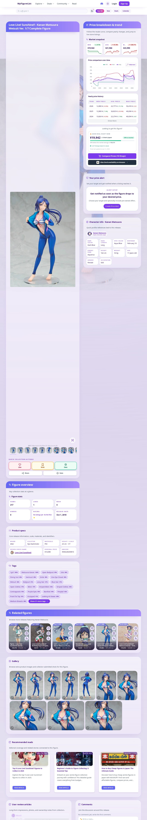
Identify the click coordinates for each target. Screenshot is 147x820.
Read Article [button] (19, 788)
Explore (38, 3)
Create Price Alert (112, 206)
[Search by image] (92, 11)
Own (65, 467)
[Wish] (27, 633)
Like (19, 467)
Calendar (126, 11)
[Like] (27, 628)
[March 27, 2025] (30, 760)
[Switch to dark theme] (107, 3)
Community (62, 3)
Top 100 (100, 11)
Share (27, 473)
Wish (43, 467)
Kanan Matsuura (32, 18)
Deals (49, 3)
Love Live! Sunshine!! (18, 18)
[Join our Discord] (102, 4)
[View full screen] (72, 440)
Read (74, 3)
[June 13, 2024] (74, 760)
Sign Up (124, 3)
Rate (61, 473)
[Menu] (27, 638)
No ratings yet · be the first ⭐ (42, 516)
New (108, 11)
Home (8, 18)
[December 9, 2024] (119, 760)
